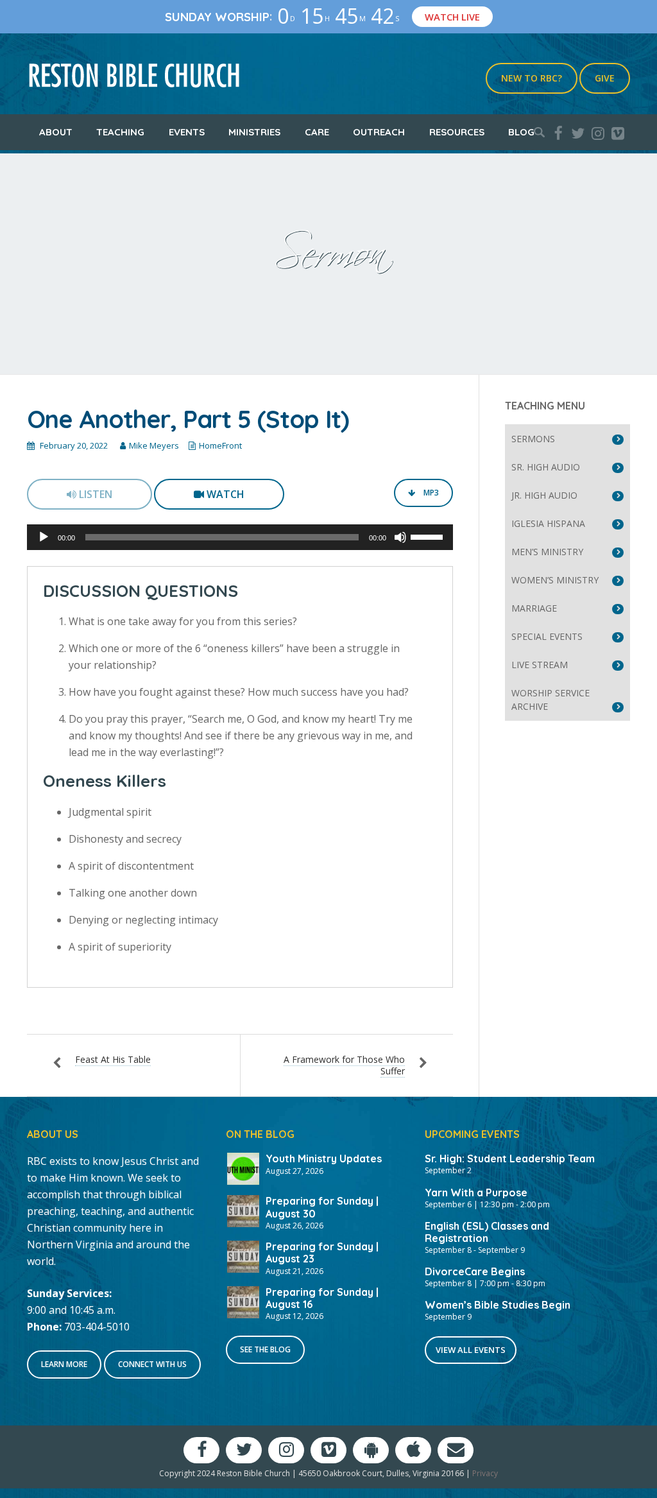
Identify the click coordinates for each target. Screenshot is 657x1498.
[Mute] (400, 537)
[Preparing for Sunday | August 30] (243, 1209)
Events (187, 132)
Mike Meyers (154, 445)
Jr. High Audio (544, 495)
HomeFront (220, 445)
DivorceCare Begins (475, 1271)
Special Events (547, 636)
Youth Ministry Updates (324, 1158)
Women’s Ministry (555, 580)
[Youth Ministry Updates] (243, 1167)
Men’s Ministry (547, 552)
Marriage (534, 608)
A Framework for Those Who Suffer (344, 1065)
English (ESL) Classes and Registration (487, 1231)
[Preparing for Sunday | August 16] (243, 1301)
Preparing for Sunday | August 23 (322, 1252)
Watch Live (452, 16)
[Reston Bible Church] (134, 74)
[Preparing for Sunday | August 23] (243, 1255)
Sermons (533, 439)
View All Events (471, 1350)
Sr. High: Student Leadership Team (510, 1158)
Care (317, 132)
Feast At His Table (113, 1059)
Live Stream (539, 665)
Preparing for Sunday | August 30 (322, 1206)
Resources (456, 132)
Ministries (254, 132)
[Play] (43, 537)
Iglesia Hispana (548, 523)
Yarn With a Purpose (476, 1192)
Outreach (379, 132)
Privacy (485, 1473)
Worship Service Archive (550, 699)
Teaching (120, 132)
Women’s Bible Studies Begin (497, 1304)
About (56, 132)
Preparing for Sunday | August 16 (322, 1298)
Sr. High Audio (545, 467)
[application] (240, 537)
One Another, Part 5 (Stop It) (188, 419)
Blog (521, 132)
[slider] (429, 535)
